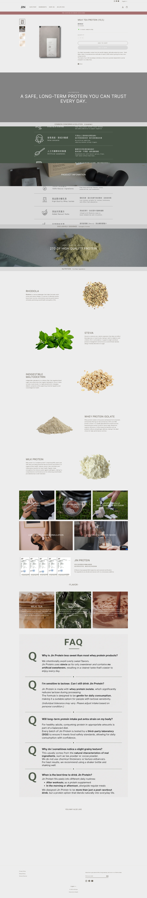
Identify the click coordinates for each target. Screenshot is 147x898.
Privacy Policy (22, 871)
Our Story (32, 7)
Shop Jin (52, 7)
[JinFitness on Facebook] (89, 881)
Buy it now (103, 47)
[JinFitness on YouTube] (92, 881)
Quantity (81, 35)
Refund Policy (22, 873)
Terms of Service (23, 876)
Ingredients (43, 7)
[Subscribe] (107, 876)
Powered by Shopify (73, 892)
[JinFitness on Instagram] (86, 881)
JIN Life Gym (60, 7)
